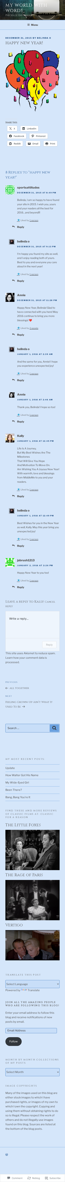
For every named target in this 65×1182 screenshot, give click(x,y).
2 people (34, 328)
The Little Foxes (23, 825)
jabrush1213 (26, 560)
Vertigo (14, 925)
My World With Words (26, 8)
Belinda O (44, 38)
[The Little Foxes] (32, 869)
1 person (34, 220)
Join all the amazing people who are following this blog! (32, 1004)
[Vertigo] (32, 959)
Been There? (13, 790)
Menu (34, 24)
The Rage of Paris (24, 875)
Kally (20, 436)
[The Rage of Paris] (32, 919)
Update (10, 768)
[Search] (54, 728)
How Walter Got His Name (21, 775)
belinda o (23, 241)
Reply (20, 226)
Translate (34, 990)
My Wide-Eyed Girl (17, 782)
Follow (13, 1041)
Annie (21, 295)
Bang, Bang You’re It (17, 797)
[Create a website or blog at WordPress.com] (6, 1154)
